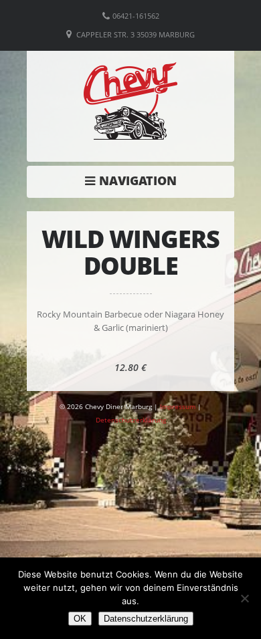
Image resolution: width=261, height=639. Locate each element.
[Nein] (244, 598)
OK (80, 619)
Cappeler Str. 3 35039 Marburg (135, 34)
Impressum (177, 406)
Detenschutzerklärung (131, 419)
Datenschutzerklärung (146, 619)
